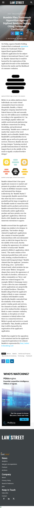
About (4, 477)
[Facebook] (13, 33)
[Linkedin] (21, 33)
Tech (9, 13)
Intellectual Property (19, 13)
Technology (21, 356)
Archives (4, 470)
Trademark (29, 356)
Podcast (4, 467)
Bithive (9, 353)
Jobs (3, 486)
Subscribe (5, 493)
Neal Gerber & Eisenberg (9, 356)
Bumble (15, 353)
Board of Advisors (8, 483)
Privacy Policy (6, 480)
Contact (4, 496)
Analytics (5, 461)
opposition (24, 46)
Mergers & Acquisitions (9, 464)
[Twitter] (17, 33)
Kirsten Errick (12, 38)
